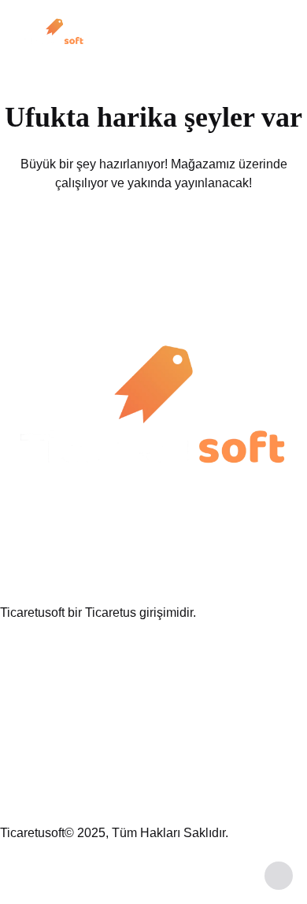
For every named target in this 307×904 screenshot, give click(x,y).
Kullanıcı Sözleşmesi (58, 719)
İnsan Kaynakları (47, 694)
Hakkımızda (33, 669)
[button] (279, 42)
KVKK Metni (34, 744)
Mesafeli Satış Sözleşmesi (73, 770)
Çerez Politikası (44, 795)
